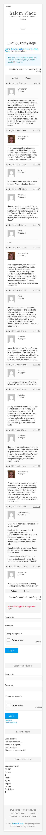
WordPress (31, 826)
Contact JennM (17, 813)
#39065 (36, 165)
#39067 (36, 189)
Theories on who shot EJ (15, 750)
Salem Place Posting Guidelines (23, 810)
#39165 (36, 566)
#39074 (36, 290)
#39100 (36, 466)
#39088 (36, 389)
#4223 (37, 83)
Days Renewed (11, 739)
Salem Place (23, 13)
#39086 (36, 331)
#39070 (36, 225)
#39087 (36, 365)
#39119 (36, 507)
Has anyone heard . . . (13, 742)
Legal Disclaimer (29, 816)
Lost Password (11, 723)
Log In (11, 650)
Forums (14, 49)
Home (7, 49)
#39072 (36, 247)
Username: (9, 617)
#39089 (36, 430)
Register (8, 720)
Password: (9, 625)
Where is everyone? (13, 745)
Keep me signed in (14, 634)
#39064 (36, 131)
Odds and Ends (11, 747)
